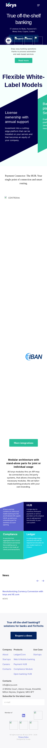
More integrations (23, 442)
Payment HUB (20, 664)
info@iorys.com (10, 685)
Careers (6, 664)
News (6, 575)
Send (41, 702)
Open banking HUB (23, 674)
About (5, 654)
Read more (23, 60)
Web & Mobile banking (24, 659)
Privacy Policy (23, 737)
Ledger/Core (20, 654)
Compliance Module (23, 669)
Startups (7, 659)
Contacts (7, 669)
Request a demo (23, 635)
